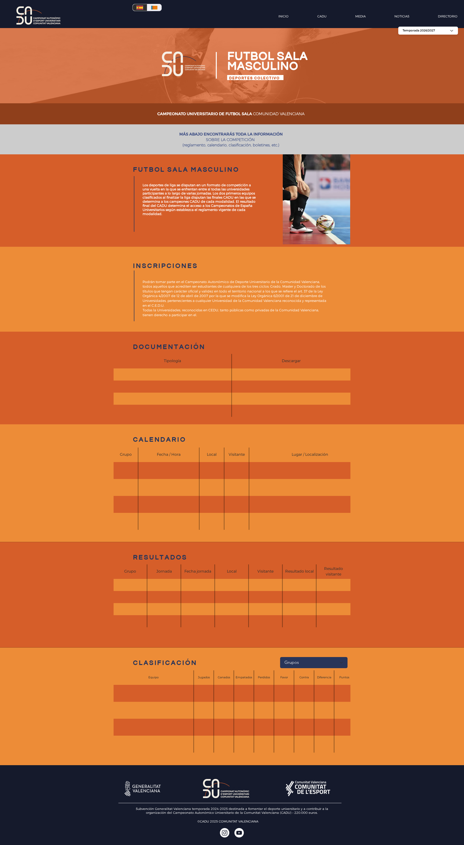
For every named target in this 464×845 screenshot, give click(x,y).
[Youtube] (239, 833)
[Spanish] (140, 7)
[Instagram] (224, 833)
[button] (310, 16)
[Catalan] (154, 7)
